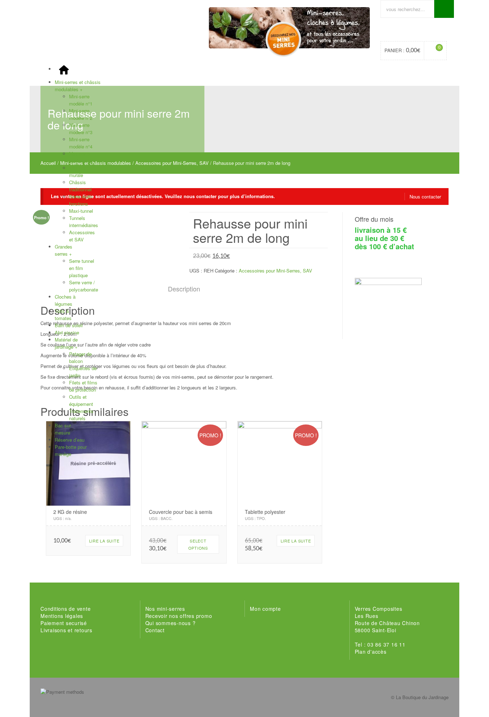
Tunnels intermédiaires (83, 222)
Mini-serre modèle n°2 (80, 114)
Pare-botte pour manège (71, 450)
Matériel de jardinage (66, 343)
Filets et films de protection (83, 386)
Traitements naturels (81, 415)
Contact (155, 630)
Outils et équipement (81, 400)
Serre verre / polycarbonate (83, 286)
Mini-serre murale (79, 171)
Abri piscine (67, 332)
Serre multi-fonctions (81, 200)
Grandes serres (63, 250)
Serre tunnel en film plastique (81, 268)
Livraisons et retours (66, 630)
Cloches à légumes (65, 300)
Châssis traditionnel (80, 186)
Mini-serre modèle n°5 (80, 157)
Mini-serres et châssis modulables (78, 86)
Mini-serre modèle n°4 (80, 143)
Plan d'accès (371, 651)
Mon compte (265, 608)
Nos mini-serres (165, 608)
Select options (198, 544)
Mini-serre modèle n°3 (80, 129)
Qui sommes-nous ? (170, 623)
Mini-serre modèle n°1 (80, 100)
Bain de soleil (69, 325)
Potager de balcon (80, 357)
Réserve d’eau (69, 439)
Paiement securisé (63, 623)
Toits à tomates (63, 314)
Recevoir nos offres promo (178, 615)
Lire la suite (104, 541)
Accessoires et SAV (82, 236)
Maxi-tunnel (81, 210)
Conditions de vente (65, 608)
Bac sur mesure (63, 429)
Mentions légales (61, 615)
